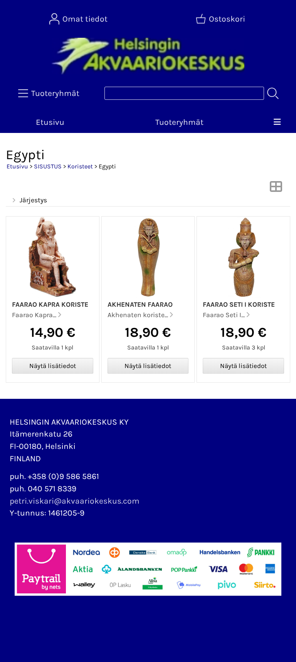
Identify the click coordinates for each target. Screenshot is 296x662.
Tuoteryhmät (179, 122)
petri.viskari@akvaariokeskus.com (75, 501)
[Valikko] (277, 122)
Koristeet (80, 166)
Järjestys (33, 200)
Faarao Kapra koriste (50, 304)
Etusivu (50, 122)
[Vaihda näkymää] (276, 189)
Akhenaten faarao (140, 304)
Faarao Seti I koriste (239, 304)
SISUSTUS (48, 166)
